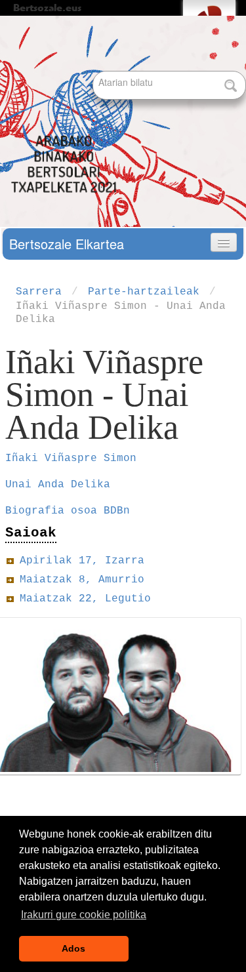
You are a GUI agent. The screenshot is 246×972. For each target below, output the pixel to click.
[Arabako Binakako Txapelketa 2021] (65, 114)
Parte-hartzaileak (143, 292)
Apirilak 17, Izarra (82, 561)
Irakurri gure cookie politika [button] (83, 914)
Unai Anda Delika (57, 485)
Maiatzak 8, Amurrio (82, 580)
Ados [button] (73, 948)
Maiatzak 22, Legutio (85, 599)
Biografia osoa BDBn (67, 511)
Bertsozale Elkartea (66, 243)
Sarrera (39, 292)
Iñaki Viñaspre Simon (74, 458)
